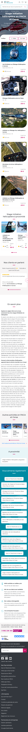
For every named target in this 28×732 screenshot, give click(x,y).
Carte (23, 38)
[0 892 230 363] (14, 630)
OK (25, 650)
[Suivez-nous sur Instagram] (6, 658)
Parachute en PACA (6, 673)
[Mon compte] (19, 2)
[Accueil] (1, 11)
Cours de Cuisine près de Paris (9, 687)
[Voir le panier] (25, 2)
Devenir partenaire (6, 722)
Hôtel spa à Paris (5, 682)
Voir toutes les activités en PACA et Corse (13, 443)
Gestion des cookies (6, 661)
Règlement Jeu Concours (8, 716)
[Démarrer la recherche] (25, 6)
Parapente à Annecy (6, 684)
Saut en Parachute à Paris (8, 668)
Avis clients (4, 710)
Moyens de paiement (7, 705)
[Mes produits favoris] (22, 2)
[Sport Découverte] (8, 2)
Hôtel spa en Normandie (7, 670)
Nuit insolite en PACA (7, 679)
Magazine (3, 713)
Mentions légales (5, 707)
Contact (3, 699)
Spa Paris (3, 690)
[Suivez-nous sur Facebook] (2, 658)
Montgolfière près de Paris (8, 676)
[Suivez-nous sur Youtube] (10, 658)
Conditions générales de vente (9, 702)
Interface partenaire (6, 725)
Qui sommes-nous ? (6, 696)
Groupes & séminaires (7, 728)
